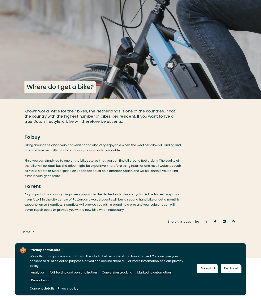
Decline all (231, 268)
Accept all (207, 268)
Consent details (42, 288)
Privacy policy (68, 288)
